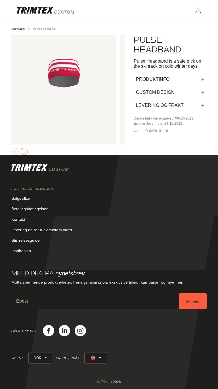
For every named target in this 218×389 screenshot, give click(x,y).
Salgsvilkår (21, 198)
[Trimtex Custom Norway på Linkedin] (64, 330)
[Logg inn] (198, 10)
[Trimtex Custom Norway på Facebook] (48, 330)
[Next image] (24, 151)
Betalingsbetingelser (29, 209)
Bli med (193, 301)
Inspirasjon (21, 250)
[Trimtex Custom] (45, 10)
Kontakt (18, 219)
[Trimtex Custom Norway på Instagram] (80, 330)
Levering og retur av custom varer (41, 230)
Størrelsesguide (25, 240)
